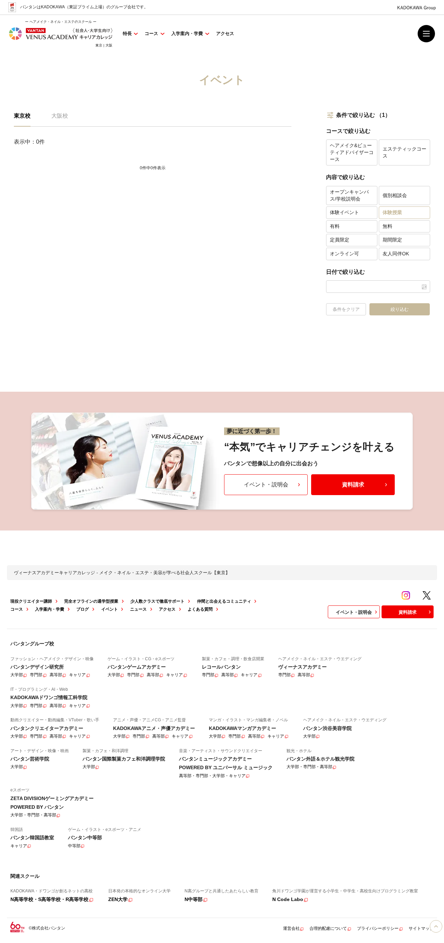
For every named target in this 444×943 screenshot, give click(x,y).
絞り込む (400, 309)
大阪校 (59, 116)
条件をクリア (346, 309)
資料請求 (353, 484)
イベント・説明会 (266, 484)
